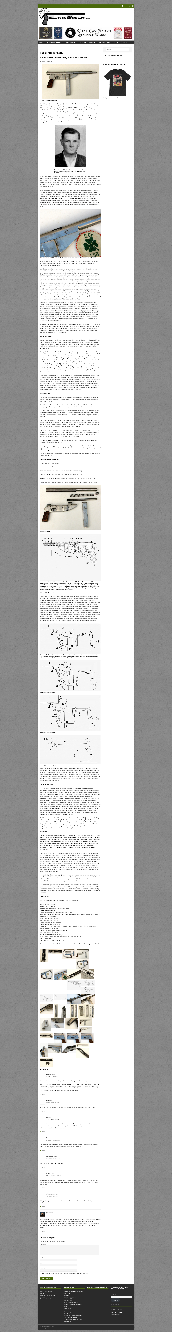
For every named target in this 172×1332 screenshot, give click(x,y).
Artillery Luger (67, 1293)
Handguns (70, 42)
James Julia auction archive (70, 1302)
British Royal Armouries (46, 1291)
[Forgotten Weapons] (64, 24)
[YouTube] (122, 6)
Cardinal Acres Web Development (57, 1328)
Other (116, 42)
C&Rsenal (66, 1295)
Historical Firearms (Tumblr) (47, 1295)
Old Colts (66, 1314)
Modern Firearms (68, 1310)
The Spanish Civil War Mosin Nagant (73, 1319)
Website (42, 1268)
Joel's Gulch (43, 1297)
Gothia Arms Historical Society (72, 1299)
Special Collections (54, 42)
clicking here (44, 946)
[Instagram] (132, 6)
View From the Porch (45, 1299)
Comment (43, 1244)
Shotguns (82, 42)
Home (41, 42)
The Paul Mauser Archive (70, 1317)
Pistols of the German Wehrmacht (73, 1315)
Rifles (91, 42)
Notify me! (115, 1300)
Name (42, 1258)
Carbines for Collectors (70, 1297)
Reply (43, 1094)
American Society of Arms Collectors (73, 1291)
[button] (44, 955)
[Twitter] (129, 6)
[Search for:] (117, 49)
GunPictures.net (68, 1300)
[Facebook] (125, 6)
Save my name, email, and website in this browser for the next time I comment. (65, 1273)
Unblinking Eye (67, 1321)
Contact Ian (42, 6)
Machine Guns (104, 42)
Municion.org (67, 1312)
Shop (125, 42)
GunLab (42, 1293)
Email (42, 1263)
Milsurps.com (67, 1308)
